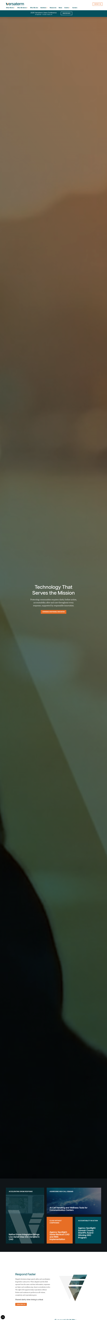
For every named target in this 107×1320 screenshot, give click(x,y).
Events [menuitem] (66, 7)
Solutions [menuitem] (43, 7)
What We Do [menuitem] (10, 7)
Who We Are (34, 7)
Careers (74, 7)
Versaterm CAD (21, 1304)
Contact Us (97, 4)
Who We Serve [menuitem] (22, 7)
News (60, 7)
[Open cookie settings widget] (3, 1317)
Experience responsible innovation (53, 611)
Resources (53, 7)
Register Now (66, 13)
